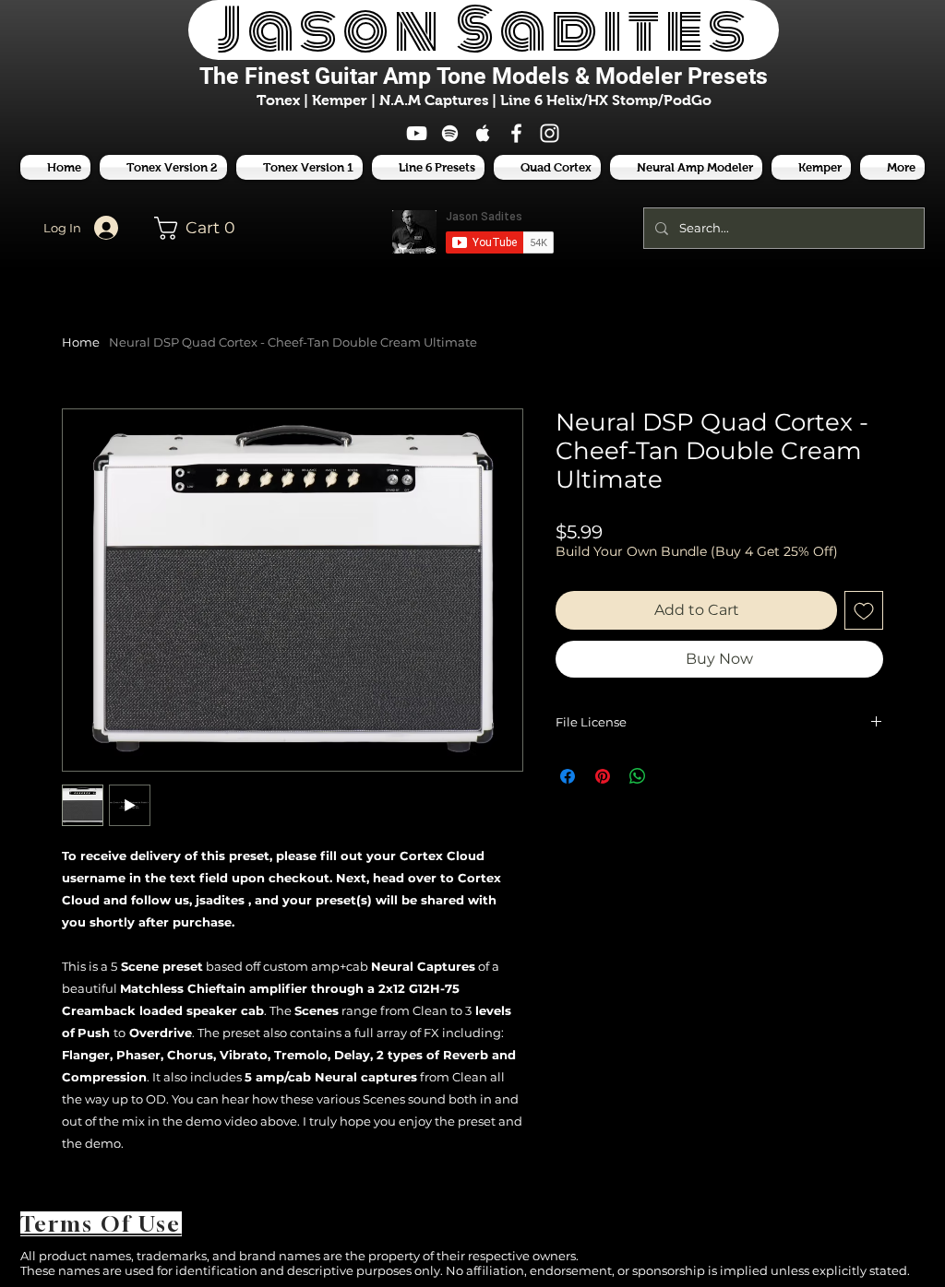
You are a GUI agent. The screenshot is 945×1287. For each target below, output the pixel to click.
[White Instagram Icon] (549, 133)
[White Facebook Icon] (516, 133)
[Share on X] (673, 776)
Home (81, 342)
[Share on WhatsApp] (638, 776)
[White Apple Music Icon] (483, 133)
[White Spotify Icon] (449, 133)
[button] (428, 167)
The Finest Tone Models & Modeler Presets (483, 76)
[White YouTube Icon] (416, 133)
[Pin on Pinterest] (603, 776)
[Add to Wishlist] (863, 610)
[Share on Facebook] (567, 776)
